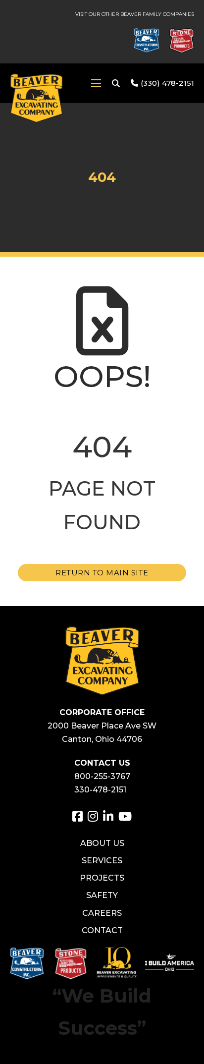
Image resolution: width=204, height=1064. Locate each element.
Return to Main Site (102, 572)
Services (102, 860)
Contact (102, 930)
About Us (102, 843)
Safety (102, 895)
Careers (102, 913)
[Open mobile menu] (96, 83)
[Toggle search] (116, 83)
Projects (102, 878)
